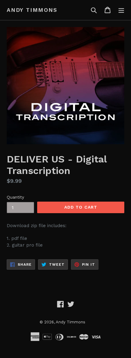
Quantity (15, 197)
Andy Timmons (32, 10)
